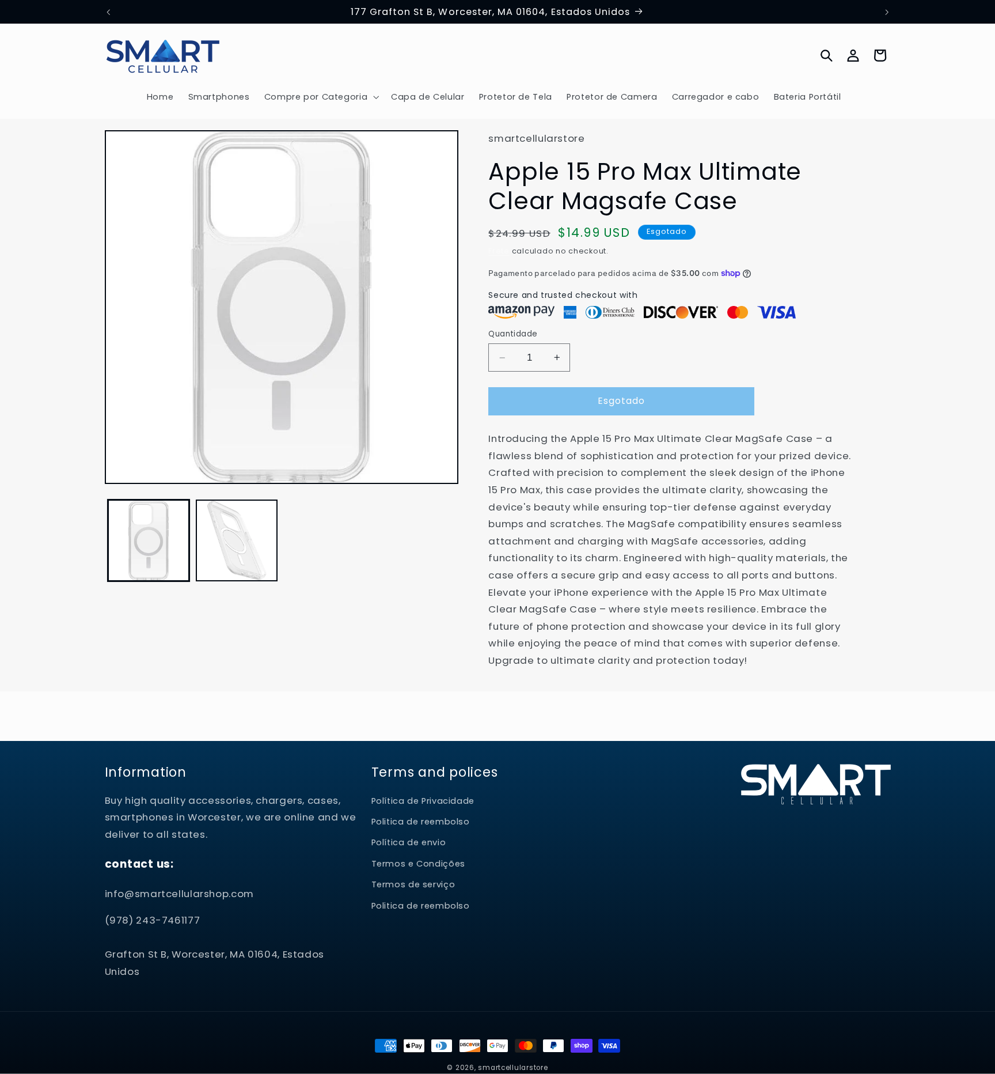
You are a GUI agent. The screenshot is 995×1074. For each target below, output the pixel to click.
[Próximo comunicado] (886, 12)
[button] (320, 96)
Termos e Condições (418, 864)
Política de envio (408, 843)
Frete (499, 251)
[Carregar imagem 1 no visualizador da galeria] (149, 541)
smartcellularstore (513, 1067)
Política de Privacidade (423, 801)
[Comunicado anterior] (108, 12)
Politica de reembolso (420, 822)
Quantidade (512, 333)
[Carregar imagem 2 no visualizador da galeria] (237, 541)
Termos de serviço (413, 885)
